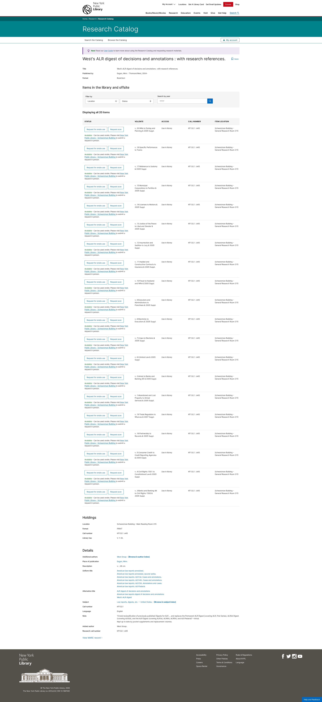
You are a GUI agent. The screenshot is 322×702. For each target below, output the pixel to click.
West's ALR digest (124, 597)
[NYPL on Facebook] (282, 656)
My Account (167, 4)
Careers (199, 662)
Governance (221, 666)
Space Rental (201, 666)
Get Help (222, 13)
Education (186, 13)
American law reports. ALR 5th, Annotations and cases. (139, 583)
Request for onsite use (96, 129)
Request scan (116, 129)
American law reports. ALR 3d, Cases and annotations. (139, 577)
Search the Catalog (94, 40)
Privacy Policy (222, 655)
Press (198, 659)
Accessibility (201, 655)
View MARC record (92, 637)
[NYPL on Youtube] (299, 656)
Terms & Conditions (224, 662)
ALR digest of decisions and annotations (133, 591)
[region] (161, 312)
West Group (122, 557)
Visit (205, 13)
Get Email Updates (213, 4)
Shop (237, 4)
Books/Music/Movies (156, 13)
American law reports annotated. (130, 571)
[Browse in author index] (139, 557)
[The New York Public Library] (93, 8)
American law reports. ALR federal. (131, 586)
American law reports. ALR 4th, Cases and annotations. (139, 580)
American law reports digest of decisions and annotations (140, 594)
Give (213, 13)
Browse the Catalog (117, 40)
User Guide (108, 51)
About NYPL (241, 659)
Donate (228, 4)
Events (197, 13)
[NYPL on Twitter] (288, 656)
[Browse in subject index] (165, 602)
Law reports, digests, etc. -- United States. (134, 602)
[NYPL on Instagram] (294, 656)
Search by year (163, 96)
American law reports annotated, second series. (136, 574)
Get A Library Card (196, 4)
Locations (182, 4)
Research (173, 13)
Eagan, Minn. (122, 561)
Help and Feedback (312, 699)
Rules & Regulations (244, 655)
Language (240, 662)
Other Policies (222, 659)
